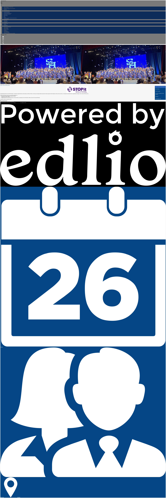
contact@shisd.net (28, 102)
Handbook (5, 9)
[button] (5, 6)
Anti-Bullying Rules (4, 100)
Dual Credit (5, 14)
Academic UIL (6, 23)
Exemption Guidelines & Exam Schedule (9, 8)
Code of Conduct (6, 7)
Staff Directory (6, 21)
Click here (1, 99)
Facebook (3, 37)
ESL (4, 16)
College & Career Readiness (8, 13)
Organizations (6, 25)
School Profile (6, 15)
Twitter (3, 41)
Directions (18, 497)
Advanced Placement (7, 11)
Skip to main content (3, 0)
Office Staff (5, 20)
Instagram (3, 39)
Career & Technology (7, 12)
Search (3, 43)
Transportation (6, 30)
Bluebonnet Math (6, 18)
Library (5, 17)
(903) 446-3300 (18, 102)
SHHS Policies (2, 84)
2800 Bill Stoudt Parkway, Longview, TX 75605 (7, 102)
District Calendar (6, 28)
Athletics (5, 24)
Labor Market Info (6, 31)
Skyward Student (6, 29)
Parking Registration (6, 32)
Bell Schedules (6, 27)
